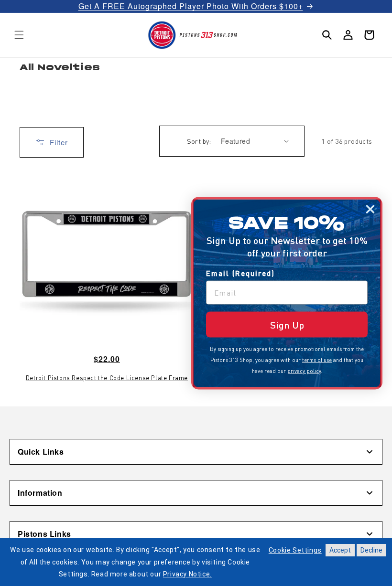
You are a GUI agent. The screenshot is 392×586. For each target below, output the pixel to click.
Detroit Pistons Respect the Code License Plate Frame (107, 377)
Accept (340, 550)
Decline (371, 550)
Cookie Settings (295, 550)
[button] (19, 34)
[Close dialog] (370, 209)
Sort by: (199, 141)
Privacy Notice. (187, 574)
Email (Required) (240, 272)
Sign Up (287, 324)
